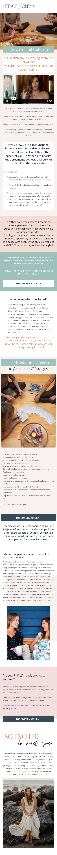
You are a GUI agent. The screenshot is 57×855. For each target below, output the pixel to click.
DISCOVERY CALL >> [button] (28, 283)
